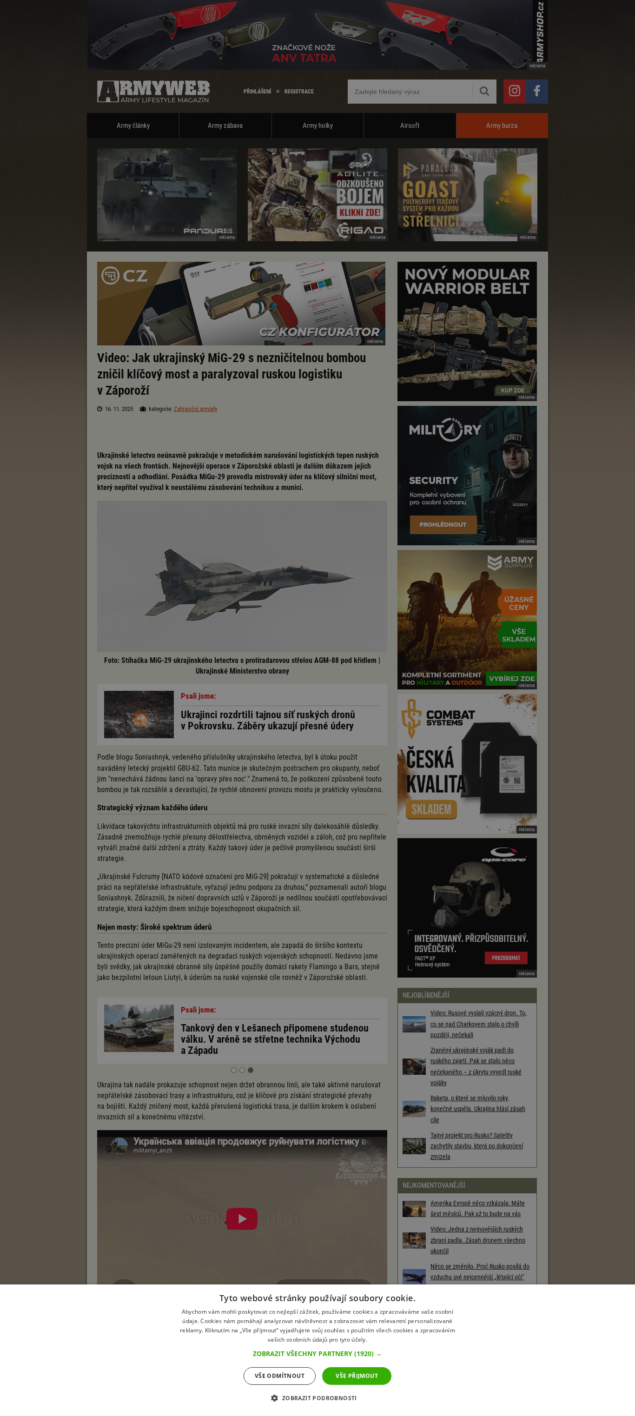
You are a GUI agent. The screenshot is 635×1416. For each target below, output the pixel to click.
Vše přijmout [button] (357, 1376)
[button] (317, 1353)
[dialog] (317, 1350)
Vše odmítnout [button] (279, 1376)
